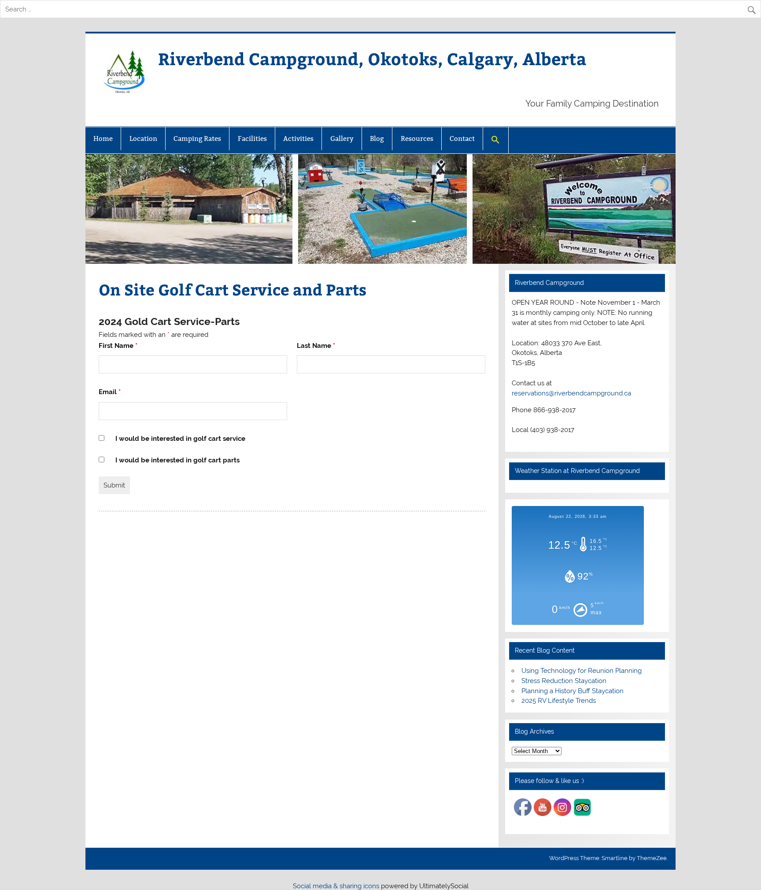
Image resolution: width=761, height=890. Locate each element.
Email (110, 392)
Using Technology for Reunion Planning (581, 671)
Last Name (316, 346)
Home (103, 138)
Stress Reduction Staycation (563, 681)
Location (143, 138)
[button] (495, 140)
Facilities (252, 138)
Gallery (342, 138)
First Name (118, 346)
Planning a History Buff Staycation (572, 691)
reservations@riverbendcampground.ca (571, 393)
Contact (462, 138)
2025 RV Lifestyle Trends (558, 701)
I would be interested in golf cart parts (177, 460)
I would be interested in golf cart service (180, 439)
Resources (417, 138)
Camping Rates (197, 138)
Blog (377, 138)
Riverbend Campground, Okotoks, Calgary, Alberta (372, 58)
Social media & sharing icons (337, 886)
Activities (298, 138)
